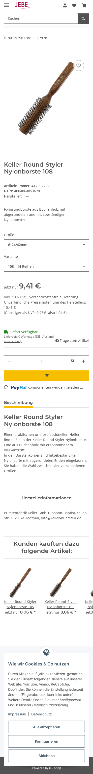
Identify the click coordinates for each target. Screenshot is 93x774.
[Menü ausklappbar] (6, 3)
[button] (65, 5)
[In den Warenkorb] (8, 53)
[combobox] (46, 244)
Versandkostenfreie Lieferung (53, 297)
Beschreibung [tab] (18, 402)
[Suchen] (83, 18)
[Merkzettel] (78, 65)
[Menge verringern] (9, 361)
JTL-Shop (55, 768)
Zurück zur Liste (19, 38)
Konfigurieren (46, 741)
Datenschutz (41, 714)
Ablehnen (46, 755)
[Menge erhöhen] (83, 361)
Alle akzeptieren (46, 727)
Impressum (17, 714)
